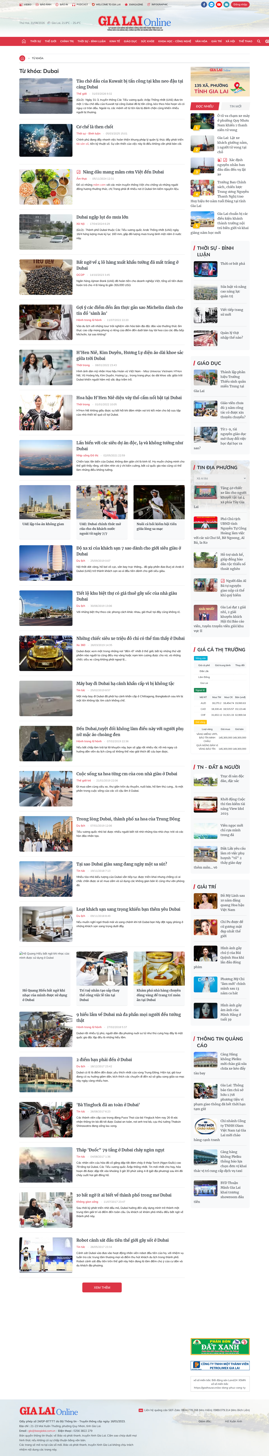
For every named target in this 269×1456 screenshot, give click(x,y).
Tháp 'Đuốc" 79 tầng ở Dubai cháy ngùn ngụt (120, 1149)
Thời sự (35, 41)
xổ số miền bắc (202, 1380)
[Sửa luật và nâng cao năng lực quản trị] (205, 292)
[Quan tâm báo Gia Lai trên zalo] (211, 4)
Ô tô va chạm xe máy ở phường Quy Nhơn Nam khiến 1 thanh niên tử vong (233, 123)
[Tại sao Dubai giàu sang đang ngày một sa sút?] (45, 879)
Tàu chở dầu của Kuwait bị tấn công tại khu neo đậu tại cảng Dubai (129, 84)
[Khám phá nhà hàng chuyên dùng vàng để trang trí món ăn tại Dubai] (159, 969)
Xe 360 (81, 645)
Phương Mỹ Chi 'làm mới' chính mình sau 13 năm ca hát (233, 986)
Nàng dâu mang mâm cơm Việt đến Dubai (123, 172)
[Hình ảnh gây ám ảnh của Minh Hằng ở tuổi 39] (205, 1011)
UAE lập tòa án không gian (43, 524)
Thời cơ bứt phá (233, 264)
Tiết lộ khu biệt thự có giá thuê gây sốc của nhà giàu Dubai (126, 596)
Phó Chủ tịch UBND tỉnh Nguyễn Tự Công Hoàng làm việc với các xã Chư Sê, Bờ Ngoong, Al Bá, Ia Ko (220, 530)
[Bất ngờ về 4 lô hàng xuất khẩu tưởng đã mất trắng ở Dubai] (45, 277)
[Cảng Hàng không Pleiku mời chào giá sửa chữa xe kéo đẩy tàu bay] (205, 1060)
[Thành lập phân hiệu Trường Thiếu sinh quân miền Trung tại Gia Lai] (205, 377)
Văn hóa (201, 41)
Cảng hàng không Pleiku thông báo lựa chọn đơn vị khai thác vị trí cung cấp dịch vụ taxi (220, 1161)
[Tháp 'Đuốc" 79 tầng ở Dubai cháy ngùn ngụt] (45, 1165)
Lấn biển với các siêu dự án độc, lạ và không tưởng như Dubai (129, 445)
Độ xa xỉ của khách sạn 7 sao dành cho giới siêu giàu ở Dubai (128, 551)
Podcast (82, 4)
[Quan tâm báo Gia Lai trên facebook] (204, 4)
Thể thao (245, 41)
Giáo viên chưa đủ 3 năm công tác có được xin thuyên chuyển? (233, 410)
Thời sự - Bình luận (92, 41)
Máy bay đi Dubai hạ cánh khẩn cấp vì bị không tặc (125, 683)
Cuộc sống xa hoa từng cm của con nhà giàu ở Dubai (126, 773)
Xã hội (230, 41)
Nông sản (201, 658)
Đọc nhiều (205, 106)
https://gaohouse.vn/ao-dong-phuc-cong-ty (220, 1387)
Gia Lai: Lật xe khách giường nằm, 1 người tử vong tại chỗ (232, 145)
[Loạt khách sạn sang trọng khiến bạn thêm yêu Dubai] (45, 924)
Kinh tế (114, 41)
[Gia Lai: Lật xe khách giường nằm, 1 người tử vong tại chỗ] (202, 143)
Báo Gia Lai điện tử (135, 23)
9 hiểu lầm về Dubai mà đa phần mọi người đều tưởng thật (128, 1017)
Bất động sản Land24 (224, 1380)
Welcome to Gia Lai (108, 4)
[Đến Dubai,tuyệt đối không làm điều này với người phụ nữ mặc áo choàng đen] (45, 743)
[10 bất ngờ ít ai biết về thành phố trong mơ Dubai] (45, 1210)
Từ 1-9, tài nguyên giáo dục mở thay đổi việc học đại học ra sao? (220, 438)
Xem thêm (102, 1287)
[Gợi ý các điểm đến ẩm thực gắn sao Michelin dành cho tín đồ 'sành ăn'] (45, 322)
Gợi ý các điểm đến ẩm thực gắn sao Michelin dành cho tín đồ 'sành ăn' (129, 310)
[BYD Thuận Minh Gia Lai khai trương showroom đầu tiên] (205, 1188)
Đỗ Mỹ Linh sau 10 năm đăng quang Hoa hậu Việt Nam (233, 903)
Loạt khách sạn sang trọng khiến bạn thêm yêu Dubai (128, 909)
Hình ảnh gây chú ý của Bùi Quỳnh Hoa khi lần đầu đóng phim (219, 957)
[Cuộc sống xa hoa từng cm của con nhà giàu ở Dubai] (45, 788)
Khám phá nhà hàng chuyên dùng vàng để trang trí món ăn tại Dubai (159, 995)
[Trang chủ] (23, 41)
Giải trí (216, 41)
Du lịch (81, 560)
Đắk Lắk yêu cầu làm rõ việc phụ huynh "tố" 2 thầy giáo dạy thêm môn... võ (220, 857)
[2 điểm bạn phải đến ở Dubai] (45, 1074)
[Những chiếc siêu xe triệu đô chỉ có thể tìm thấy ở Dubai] (45, 653)
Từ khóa (38, 58)
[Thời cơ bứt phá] (205, 269)
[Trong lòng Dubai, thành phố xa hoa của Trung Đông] (45, 834)
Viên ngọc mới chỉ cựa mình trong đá (232, 830)
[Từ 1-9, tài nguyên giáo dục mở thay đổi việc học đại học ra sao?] (205, 435)
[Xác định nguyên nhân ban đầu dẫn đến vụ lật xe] (202, 165)
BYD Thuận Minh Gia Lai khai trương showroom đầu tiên (219, 1192)
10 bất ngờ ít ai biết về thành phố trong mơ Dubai (124, 1195)
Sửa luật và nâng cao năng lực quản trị (233, 291)
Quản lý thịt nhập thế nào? (232, 335)
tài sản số (82, 143)
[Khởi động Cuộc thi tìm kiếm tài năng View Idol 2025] (205, 805)
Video (27, 4)
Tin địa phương (217, 467)
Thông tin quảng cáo (220, 1042)
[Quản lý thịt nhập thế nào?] (205, 338)
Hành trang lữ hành (89, 320)
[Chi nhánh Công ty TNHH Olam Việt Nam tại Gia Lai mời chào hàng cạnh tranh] (205, 1126)
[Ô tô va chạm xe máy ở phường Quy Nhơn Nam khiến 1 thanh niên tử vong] (202, 121)
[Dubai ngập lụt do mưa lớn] (45, 232)
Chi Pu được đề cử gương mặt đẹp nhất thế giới (232, 929)
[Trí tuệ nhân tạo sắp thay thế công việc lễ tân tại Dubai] (102, 969)
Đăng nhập (240, 4)
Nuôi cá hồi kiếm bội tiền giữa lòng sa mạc (157, 526)
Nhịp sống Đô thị (87, 455)
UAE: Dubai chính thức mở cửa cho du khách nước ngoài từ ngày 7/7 (100, 528)
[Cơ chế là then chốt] (45, 141)
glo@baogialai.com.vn (41, 1431)
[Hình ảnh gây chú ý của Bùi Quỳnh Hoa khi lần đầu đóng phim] (205, 953)
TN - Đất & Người (218, 767)
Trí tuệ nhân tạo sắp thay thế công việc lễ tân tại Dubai (99, 995)
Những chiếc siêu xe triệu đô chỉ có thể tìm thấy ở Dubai (130, 638)
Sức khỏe (147, 41)
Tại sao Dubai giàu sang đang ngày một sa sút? (121, 864)
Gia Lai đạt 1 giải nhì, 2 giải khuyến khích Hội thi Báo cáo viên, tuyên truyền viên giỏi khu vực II (220, 619)
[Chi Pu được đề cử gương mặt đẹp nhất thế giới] (205, 927)
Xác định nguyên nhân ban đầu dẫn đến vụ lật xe (231, 167)
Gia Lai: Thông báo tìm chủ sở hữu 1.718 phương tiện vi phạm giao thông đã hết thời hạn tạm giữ (220, 1097)
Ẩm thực (82, 178)
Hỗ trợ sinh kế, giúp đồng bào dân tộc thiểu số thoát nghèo (233, 562)
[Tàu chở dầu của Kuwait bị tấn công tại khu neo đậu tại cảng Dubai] (45, 96)
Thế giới (50, 41)
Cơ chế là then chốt (94, 126)
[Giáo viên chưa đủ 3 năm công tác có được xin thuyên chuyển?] (205, 408)
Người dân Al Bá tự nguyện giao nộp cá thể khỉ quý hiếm (233, 588)
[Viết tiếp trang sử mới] (205, 315)
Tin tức (81, 690)
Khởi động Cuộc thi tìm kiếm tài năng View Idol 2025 (233, 806)
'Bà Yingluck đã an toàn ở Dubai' (108, 1104)
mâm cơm (99, 184)
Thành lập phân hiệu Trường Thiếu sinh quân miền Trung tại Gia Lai (220, 381)
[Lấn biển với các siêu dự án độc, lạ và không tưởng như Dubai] (45, 457)
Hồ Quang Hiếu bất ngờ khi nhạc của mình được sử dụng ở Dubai (44, 995)
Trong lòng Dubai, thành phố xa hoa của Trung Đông (128, 819)
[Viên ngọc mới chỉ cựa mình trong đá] (205, 831)
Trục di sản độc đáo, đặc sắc (232, 778)
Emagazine (136, 4)
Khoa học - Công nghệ (174, 41)
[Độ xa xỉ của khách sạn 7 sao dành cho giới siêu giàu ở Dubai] (45, 563)
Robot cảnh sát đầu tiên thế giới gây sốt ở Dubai (122, 1240)
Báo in (64, 4)
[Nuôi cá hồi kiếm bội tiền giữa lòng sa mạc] (159, 502)
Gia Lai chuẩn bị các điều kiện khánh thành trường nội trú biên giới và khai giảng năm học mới (220, 223)
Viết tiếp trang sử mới (232, 312)
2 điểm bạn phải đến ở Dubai (104, 1059)
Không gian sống (87, 1201)
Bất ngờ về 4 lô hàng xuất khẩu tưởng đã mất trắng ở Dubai (127, 265)
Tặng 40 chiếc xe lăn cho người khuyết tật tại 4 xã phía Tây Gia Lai (220, 497)
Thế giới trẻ (84, 780)
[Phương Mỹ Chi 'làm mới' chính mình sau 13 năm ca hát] (205, 984)
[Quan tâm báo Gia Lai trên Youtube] (219, 4)
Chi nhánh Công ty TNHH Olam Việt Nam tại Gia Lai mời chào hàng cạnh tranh (220, 1130)
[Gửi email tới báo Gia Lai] (226, 4)
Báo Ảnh (45, 4)
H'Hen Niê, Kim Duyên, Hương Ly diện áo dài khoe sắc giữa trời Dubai (129, 355)
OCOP (80, 275)
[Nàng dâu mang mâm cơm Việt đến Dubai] (45, 187)
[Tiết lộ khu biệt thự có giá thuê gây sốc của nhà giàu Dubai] (45, 608)
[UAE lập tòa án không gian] (44, 502)
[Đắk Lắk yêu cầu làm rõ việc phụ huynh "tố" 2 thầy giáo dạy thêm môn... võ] (205, 854)
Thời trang (83, 365)
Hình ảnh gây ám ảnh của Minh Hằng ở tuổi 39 (231, 1012)
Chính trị (67, 41)
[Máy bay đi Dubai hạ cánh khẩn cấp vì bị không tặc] (45, 698)
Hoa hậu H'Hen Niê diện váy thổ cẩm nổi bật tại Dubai (129, 397)
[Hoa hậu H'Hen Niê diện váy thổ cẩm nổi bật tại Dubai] (45, 412)
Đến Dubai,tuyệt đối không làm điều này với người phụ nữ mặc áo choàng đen (130, 731)
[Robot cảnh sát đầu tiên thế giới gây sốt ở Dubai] (45, 1255)
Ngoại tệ (200, 690)
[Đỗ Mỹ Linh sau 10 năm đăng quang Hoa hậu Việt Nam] (205, 901)
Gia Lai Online (48, 1410)
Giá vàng (200, 722)
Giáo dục (130, 41)
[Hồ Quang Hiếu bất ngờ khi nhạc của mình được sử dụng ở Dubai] (44, 969)
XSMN (242, 1380)
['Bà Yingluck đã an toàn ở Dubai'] (45, 1119)
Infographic (160, 4)
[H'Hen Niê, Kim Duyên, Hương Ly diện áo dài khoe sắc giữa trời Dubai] (45, 367)
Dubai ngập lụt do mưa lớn (102, 217)
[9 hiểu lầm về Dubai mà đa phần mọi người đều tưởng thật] (45, 1029)
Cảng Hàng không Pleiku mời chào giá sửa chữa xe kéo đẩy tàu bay (220, 1063)
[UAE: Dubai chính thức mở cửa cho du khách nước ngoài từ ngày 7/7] (102, 502)
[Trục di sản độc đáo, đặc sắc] (205, 782)
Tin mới (235, 106)
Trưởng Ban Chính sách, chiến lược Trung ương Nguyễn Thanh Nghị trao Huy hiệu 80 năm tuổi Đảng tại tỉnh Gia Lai (220, 194)
